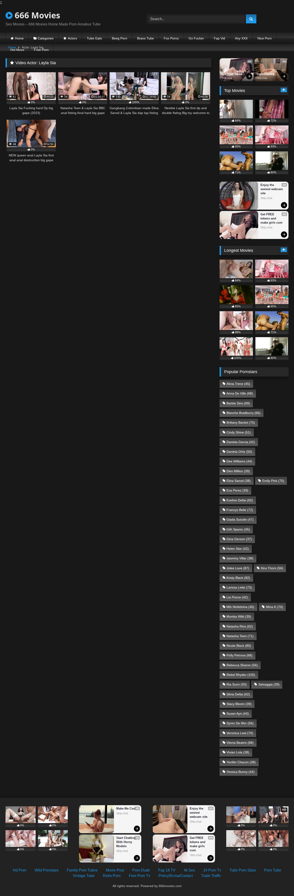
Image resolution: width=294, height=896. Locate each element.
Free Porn (41, 50)
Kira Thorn (272, 568)
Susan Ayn (237, 713)
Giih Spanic (238, 529)
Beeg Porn (119, 38)
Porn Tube (272, 870)
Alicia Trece (238, 384)
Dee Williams (239, 461)
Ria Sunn (236, 684)
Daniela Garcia (240, 442)
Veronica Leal (239, 733)
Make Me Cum (126, 808)
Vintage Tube (84, 876)
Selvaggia (269, 684)
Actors (72, 38)
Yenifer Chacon (241, 762)
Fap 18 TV (166, 870)
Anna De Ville (239, 393)
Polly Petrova (239, 655)
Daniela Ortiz (239, 451)
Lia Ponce (237, 597)
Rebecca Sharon (242, 665)
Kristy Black (238, 578)
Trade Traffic (211, 876)
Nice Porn (264, 38)
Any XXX (241, 38)
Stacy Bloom (239, 704)
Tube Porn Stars (242, 870)
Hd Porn (19, 870)
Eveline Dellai (239, 500)
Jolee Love (237, 568)
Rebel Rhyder (240, 675)
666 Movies (36, 15)
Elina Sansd (238, 481)
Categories (46, 38)
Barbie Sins (238, 403)
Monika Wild (238, 616)
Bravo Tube (145, 38)
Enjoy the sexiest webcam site (272, 189)
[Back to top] (280, 883)
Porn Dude (141, 870)
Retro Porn (112, 876)
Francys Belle (239, 510)
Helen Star (237, 548)
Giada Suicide (240, 519)
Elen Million (238, 471)
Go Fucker (196, 38)
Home (19, 38)
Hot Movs (17, 50)
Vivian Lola (237, 752)
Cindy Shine (238, 432)
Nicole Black (238, 645)
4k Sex (189, 870)
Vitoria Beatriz (240, 742)
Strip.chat (226, 78)
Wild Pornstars (47, 870)
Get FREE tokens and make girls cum (232, 74)
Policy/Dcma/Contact (175, 876)
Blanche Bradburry (243, 413)
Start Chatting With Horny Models (265, 74)
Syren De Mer (240, 723)
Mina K (274, 607)
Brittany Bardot (240, 422)
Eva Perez (237, 490)
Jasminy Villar (239, 558)
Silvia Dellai (238, 694)
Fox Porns (171, 38)
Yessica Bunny (240, 772)
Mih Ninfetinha (240, 607)
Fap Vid (219, 38)
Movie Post (115, 870)
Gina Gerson (239, 539)
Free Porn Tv (139, 876)
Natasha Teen (240, 636)
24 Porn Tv (212, 870)
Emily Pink (273, 481)
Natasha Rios (239, 626)
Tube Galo (94, 38)
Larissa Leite (239, 587)
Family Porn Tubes (82, 870)
